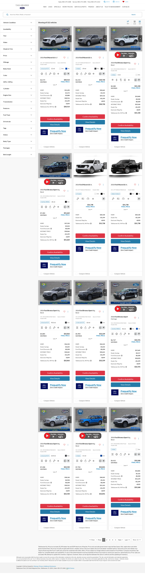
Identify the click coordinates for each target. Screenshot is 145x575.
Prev (99, 540)
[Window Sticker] (68, 73)
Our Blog (125, 7)
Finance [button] (91, 7)
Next (120, 540)
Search (133, 14)
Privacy (41, 566)
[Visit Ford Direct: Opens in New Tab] (70, 568)
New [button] (44, 7)
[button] (70, 38)
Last (127, 540)
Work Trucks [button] (67, 7)
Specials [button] (57, 7)
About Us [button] (99, 7)
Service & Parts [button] (80, 7)
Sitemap (36, 566)
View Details (55, 125)
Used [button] (50, 7)
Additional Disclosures (50, 566)
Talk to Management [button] (112, 7)
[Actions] (68, 57)
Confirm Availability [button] (55, 119)
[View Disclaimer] (58, 74)
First (92, 540)
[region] (55, 97)
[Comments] (65, 73)
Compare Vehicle (49, 147)
